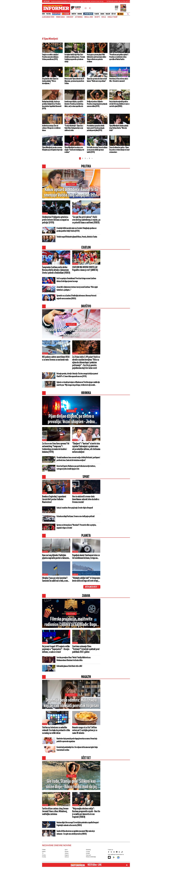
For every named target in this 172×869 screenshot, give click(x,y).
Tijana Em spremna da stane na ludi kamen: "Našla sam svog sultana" (97, 80)
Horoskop (69, 17)
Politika (48, 14)
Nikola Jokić (88, 17)
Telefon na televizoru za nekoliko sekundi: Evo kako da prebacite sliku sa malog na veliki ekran (56, 730)
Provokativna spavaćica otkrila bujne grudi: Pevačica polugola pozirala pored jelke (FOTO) (95, 128)
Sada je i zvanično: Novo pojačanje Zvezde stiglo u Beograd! (75, 508)
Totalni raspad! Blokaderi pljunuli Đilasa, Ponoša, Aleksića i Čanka (77, 237)
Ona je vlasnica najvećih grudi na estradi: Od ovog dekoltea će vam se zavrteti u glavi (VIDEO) (119, 104)
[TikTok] (122, 852)
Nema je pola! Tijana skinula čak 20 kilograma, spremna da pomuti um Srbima (74, 81)
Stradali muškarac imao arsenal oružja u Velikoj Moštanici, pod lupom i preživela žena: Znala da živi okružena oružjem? (78, 459)
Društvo (74, 14)
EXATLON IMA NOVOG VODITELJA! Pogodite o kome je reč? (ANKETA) (85, 268)
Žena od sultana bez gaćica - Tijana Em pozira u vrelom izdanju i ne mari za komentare (119, 149)
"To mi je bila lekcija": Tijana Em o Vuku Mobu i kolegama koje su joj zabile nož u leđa (73, 128)
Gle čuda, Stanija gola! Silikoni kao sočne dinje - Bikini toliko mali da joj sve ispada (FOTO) (71, 784)
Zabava (102, 14)
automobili (79, 17)
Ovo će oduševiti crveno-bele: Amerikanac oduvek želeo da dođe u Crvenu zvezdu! (85, 499)
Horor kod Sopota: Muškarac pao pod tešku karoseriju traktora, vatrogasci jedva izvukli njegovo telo (76, 467)
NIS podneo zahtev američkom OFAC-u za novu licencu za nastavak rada (56, 358)
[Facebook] (109, 852)
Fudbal (44, 493)
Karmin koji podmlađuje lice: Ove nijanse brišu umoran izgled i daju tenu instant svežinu (77, 748)
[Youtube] (117, 852)
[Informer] (85, 8)
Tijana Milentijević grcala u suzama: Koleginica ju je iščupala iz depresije (52, 148)
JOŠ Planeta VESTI (91, 587)
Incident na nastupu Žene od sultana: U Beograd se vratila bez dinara (51, 128)
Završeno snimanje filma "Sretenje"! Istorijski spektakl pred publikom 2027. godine (85, 649)
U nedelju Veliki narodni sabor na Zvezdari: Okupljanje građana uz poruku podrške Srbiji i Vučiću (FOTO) (76, 229)
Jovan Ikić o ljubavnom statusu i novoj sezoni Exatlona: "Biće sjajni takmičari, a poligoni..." (77, 288)
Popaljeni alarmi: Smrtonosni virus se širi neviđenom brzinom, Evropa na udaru (86, 557)
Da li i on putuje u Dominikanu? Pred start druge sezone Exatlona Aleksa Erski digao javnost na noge (76, 280)
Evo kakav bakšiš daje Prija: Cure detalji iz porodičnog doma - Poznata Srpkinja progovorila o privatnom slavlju (74, 58)
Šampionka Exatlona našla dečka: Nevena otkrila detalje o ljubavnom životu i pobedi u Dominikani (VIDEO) (56, 270)
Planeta (97, 14)
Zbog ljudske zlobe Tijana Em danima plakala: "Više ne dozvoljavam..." (50, 81)
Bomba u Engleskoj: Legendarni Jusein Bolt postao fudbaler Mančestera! (54, 499)
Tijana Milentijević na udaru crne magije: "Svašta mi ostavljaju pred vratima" (74, 149)
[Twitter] (111, 852)
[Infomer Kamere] (77, 8)
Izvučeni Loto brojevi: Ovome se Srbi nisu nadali (71, 332)
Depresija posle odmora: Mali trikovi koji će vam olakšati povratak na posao (71, 703)
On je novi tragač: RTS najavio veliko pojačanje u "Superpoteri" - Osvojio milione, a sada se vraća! (56, 649)
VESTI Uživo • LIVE (94, 865)
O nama (88, 851)
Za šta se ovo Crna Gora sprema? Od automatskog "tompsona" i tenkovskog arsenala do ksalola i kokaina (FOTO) (55, 447)
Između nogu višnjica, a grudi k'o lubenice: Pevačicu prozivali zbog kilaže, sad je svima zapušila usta (73, 104)
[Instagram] (114, 852)
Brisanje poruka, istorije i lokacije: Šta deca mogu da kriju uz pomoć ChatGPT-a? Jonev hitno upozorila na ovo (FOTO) (77, 375)
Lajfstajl (71, 695)
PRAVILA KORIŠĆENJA (91, 857)
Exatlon (44, 264)
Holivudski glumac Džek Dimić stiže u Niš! (69, 666)
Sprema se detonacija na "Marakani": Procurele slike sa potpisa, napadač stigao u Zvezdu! (76, 526)
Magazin (108, 14)
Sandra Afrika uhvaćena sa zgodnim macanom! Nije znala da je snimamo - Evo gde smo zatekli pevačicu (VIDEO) (76, 832)
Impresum (88, 855)
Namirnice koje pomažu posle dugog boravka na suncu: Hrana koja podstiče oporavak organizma (77, 740)
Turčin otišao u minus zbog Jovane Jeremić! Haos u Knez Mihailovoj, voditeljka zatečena (55, 811)
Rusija (103, 17)
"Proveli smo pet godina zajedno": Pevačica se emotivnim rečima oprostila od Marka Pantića (119, 57)
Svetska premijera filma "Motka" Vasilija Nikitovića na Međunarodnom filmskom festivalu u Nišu (73, 659)
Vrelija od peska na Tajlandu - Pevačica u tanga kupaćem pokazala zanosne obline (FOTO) (97, 104)
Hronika (79, 14)
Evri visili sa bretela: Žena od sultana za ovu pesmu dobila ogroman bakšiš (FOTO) (97, 149)
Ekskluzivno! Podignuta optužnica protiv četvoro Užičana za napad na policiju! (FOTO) (55, 220)
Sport (66, 849)
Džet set (113, 14)
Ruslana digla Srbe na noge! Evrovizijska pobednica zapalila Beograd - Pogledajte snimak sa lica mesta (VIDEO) (78, 824)
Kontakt (88, 853)
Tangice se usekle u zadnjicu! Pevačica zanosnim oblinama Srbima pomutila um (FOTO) (50, 57)
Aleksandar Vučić (48, 17)
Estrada (45, 805)
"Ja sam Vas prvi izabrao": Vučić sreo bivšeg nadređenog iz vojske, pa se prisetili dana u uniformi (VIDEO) (86, 220)
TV (42, 853)
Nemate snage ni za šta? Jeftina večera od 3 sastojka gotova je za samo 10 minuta (84, 730)
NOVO (43, 14)
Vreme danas (60, 17)
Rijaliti (71, 776)
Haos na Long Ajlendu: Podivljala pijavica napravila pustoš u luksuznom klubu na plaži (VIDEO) (56, 557)
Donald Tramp (112, 17)
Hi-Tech (44, 724)
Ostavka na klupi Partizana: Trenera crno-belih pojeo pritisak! (76, 516)
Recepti (97, 17)
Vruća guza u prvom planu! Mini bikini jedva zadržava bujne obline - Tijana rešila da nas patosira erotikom (97, 58)
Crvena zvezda (77, 493)
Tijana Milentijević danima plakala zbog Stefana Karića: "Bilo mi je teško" (118, 128)
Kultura (71, 614)
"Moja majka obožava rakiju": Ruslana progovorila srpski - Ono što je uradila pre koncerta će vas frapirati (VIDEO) (86, 812)
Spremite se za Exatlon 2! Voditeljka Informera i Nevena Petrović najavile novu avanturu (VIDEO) (76, 297)
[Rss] (119, 852)
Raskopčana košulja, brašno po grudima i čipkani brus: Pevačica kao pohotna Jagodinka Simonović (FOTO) (51, 105)
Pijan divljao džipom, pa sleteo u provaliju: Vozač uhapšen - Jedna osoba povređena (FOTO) (71, 419)
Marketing (88, 849)
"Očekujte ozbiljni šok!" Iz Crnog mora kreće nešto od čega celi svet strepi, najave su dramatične (86, 579)
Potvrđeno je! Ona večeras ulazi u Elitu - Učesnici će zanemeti (118, 80)
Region (71, 411)
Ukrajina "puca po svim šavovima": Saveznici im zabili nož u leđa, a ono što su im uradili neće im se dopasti (55, 579)
